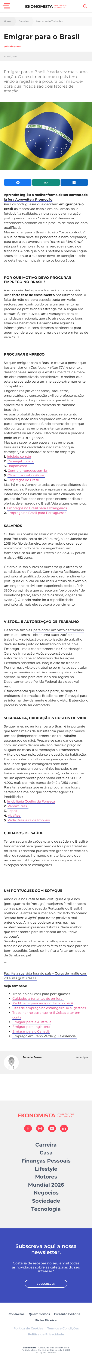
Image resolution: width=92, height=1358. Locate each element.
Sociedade (46, 1201)
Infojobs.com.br (19, 456)
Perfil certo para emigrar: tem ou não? (42, 1003)
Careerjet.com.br (20, 461)
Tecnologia (46, 1209)
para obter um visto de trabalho (58, 630)
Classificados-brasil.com (26, 475)
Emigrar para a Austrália (31, 1022)
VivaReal (14, 815)
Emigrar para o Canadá (31, 1031)
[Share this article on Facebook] (17, 182)
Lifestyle (46, 1169)
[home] (46, 6)
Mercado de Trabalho (49, 21)
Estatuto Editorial (67, 1314)
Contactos (16, 1314)
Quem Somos (39, 1314)
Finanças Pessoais (46, 1161)
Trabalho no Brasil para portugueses (41, 994)
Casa (46, 1153)
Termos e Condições (63, 1328)
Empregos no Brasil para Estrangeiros (37, 508)
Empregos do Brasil (23, 480)
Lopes (12, 811)
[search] (85, 6)
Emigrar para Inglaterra (31, 1027)
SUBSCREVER (46, 1283)
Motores (46, 1177)
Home (7, 21)
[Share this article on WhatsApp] (45, 182)
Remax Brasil (17, 806)
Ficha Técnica (46, 1320)
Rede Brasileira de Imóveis (28, 820)
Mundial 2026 (46, 1185)
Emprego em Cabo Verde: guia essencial (44, 1036)
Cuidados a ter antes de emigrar (38, 998)
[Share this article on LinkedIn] (74, 182)
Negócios (46, 1193)
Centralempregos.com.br (27, 471)
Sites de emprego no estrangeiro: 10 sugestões (49, 1008)
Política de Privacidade (46, 1334)
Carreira (24, 21)
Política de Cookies (28, 1328)
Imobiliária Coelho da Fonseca (31, 801)
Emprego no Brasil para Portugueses (36, 513)
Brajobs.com (17, 466)
